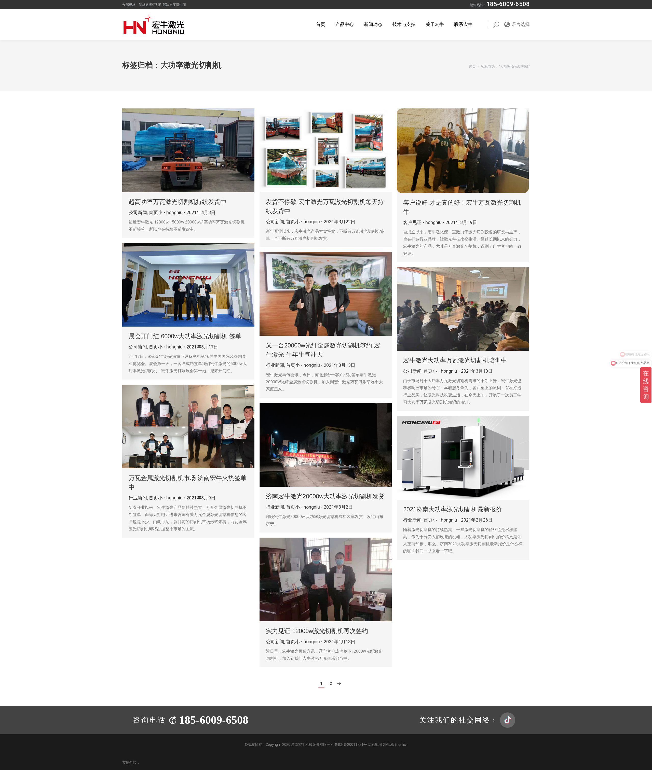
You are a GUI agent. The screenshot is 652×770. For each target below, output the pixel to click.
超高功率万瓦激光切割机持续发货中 (177, 201)
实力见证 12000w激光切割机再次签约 (317, 630)
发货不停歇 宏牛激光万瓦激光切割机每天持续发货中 (325, 206)
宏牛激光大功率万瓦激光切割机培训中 (455, 360)
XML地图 (390, 745)
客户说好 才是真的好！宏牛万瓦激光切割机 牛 (462, 207)
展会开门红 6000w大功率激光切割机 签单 (185, 336)
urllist (403, 745)
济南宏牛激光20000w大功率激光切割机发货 (325, 496)
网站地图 (375, 745)
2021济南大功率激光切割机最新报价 (452, 509)
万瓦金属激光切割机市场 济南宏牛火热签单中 (188, 482)
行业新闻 (275, 365)
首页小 (155, 212)
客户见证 (412, 222)
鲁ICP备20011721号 (351, 745)
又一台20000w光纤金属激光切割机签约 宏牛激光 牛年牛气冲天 (323, 350)
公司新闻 (138, 212)
